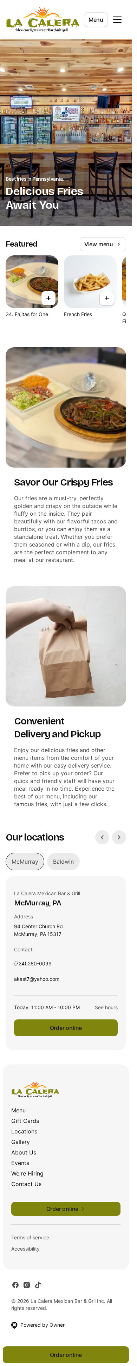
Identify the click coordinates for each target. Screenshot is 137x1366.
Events (20, 1162)
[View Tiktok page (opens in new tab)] (38, 1285)
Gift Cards (25, 1120)
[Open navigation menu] (117, 20)
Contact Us (26, 1183)
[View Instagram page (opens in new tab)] (26, 1285)
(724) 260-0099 (33, 965)
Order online (66, 1027)
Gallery (20, 1141)
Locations (24, 1131)
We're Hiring (27, 1173)
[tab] (25, 861)
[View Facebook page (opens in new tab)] (15, 1285)
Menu (96, 19)
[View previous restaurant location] (102, 837)
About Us (23, 1152)
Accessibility (25, 1249)
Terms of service (30, 1237)
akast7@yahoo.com (36, 980)
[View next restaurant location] (119, 837)
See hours (106, 1007)
